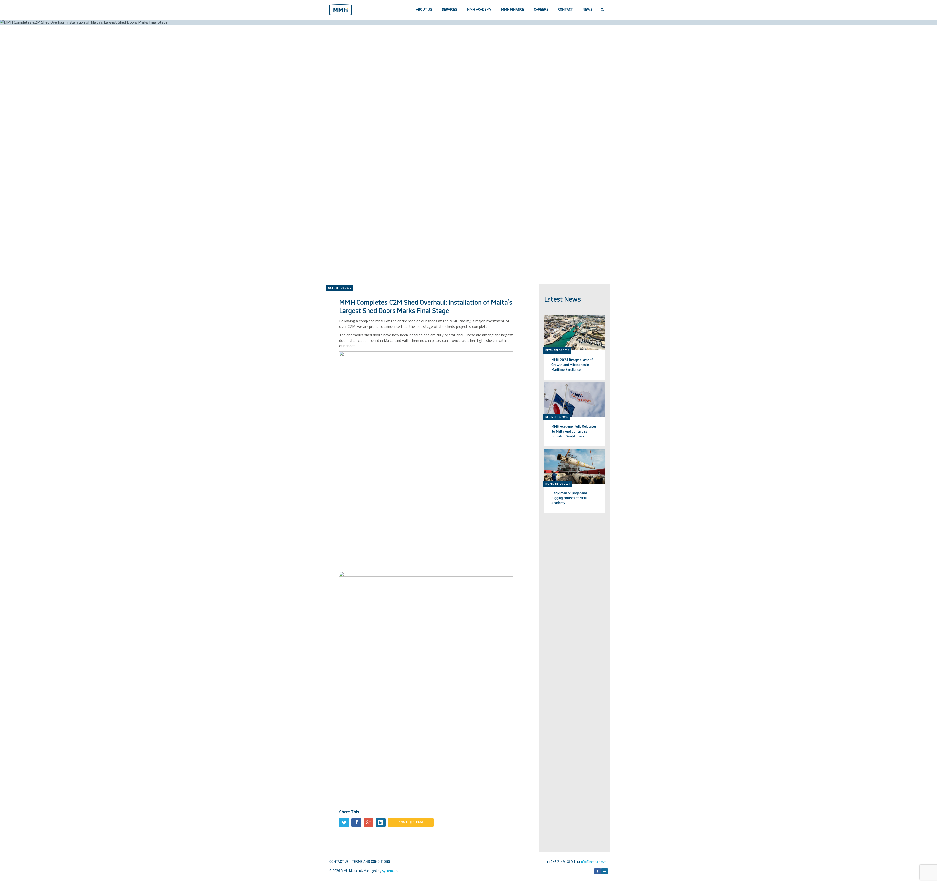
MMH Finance (512, 9)
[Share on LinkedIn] (381, 822)
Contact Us (339, 861)
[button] (602, 10)
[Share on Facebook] (356, 822)
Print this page (411, 822)
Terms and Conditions (371, 861)
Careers (541, 9)
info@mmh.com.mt (594, 861)
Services (449, 9)
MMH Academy (479, 9)
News (587, 9)
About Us (424, 9)
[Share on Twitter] (344, 822)
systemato (389, 870)
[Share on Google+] (368, 822)
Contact (565, 9)
